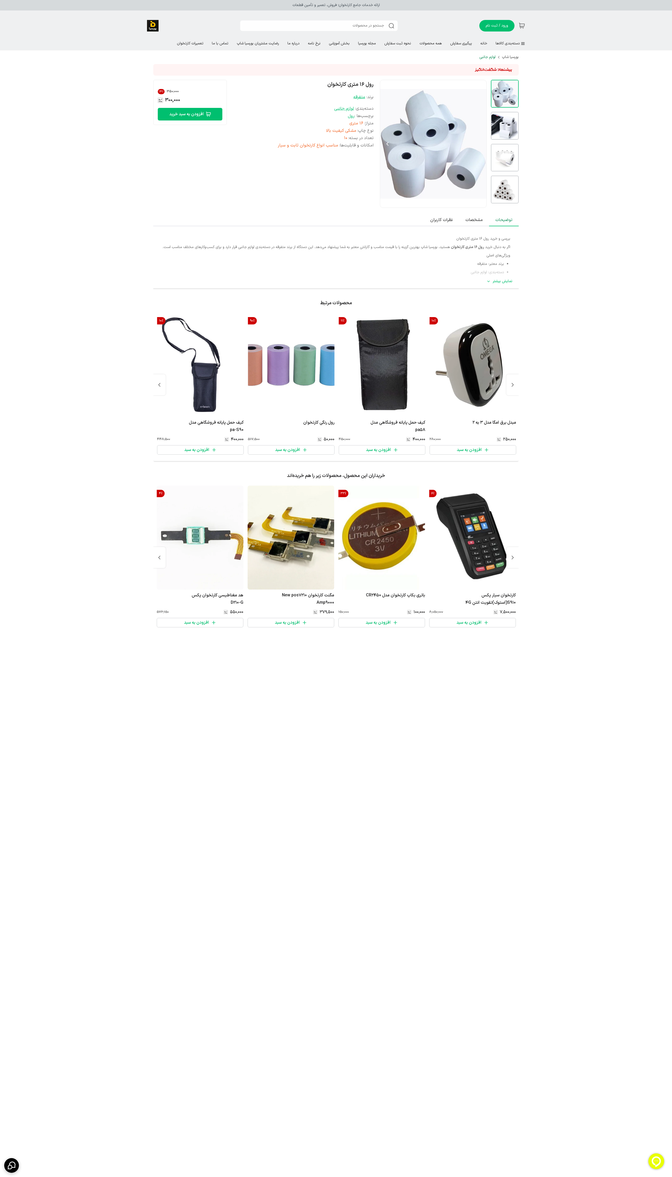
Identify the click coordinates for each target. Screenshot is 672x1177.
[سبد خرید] (522, 26)
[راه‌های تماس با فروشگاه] (11, 1165)
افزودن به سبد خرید (186, 114)
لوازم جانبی (487, 57)
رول (351, 116)
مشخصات (474, 220)
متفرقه (359, 97)
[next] (159, 384)
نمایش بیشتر (502, 281)
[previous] (512, 384)
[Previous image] (387, 144)
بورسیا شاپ (510, 57)
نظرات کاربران (441, 220)
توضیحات (503, 220)
